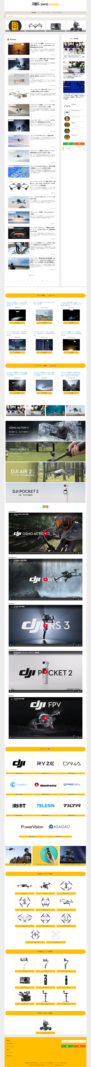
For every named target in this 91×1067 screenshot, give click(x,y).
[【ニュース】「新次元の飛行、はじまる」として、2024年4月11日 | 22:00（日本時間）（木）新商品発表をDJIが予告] (71, 315)
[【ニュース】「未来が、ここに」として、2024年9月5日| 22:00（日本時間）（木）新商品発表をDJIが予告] (17, 315)
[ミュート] (78, 553)
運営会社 (8, 1049)
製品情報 (8, 1040)
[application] (45, 533)
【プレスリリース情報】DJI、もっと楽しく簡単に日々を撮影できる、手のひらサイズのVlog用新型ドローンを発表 (17, 374)
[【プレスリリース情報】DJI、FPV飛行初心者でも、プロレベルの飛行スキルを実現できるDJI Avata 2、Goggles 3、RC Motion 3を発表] (71, 385)
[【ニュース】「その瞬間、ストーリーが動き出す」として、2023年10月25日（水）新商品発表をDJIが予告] (71, 344)
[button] (85, 16)
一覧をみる (51, 295)
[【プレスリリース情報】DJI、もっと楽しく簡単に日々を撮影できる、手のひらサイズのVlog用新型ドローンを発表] (17, 385)
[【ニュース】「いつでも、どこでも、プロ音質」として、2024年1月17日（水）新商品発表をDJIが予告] (44, 344)
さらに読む (17, 322)
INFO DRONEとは (10, 1043)
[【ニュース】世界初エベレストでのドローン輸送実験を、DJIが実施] (44, 315)
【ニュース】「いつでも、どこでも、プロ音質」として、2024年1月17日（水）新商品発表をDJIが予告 (44, 333)
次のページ (32, 275)
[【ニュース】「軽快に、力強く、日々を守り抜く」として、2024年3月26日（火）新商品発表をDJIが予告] (17, 344)
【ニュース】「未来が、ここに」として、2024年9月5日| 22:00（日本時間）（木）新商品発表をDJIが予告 (17, 304)
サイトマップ (9, 1052)
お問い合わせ (9, 1055)
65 (42, 280)
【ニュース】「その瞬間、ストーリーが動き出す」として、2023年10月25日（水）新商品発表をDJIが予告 (71, 333)
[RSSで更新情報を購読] (79, 143)
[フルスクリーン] (80, 553)
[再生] (10, 553)
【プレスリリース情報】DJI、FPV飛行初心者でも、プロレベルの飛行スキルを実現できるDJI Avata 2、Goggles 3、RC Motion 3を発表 (71, 374)
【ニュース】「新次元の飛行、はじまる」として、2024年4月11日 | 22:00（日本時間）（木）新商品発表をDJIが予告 (71, 304)
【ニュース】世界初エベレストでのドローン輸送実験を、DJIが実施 (44, 303)
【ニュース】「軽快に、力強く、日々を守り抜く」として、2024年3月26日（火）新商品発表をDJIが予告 (17, 333)
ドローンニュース (10, 1046)
